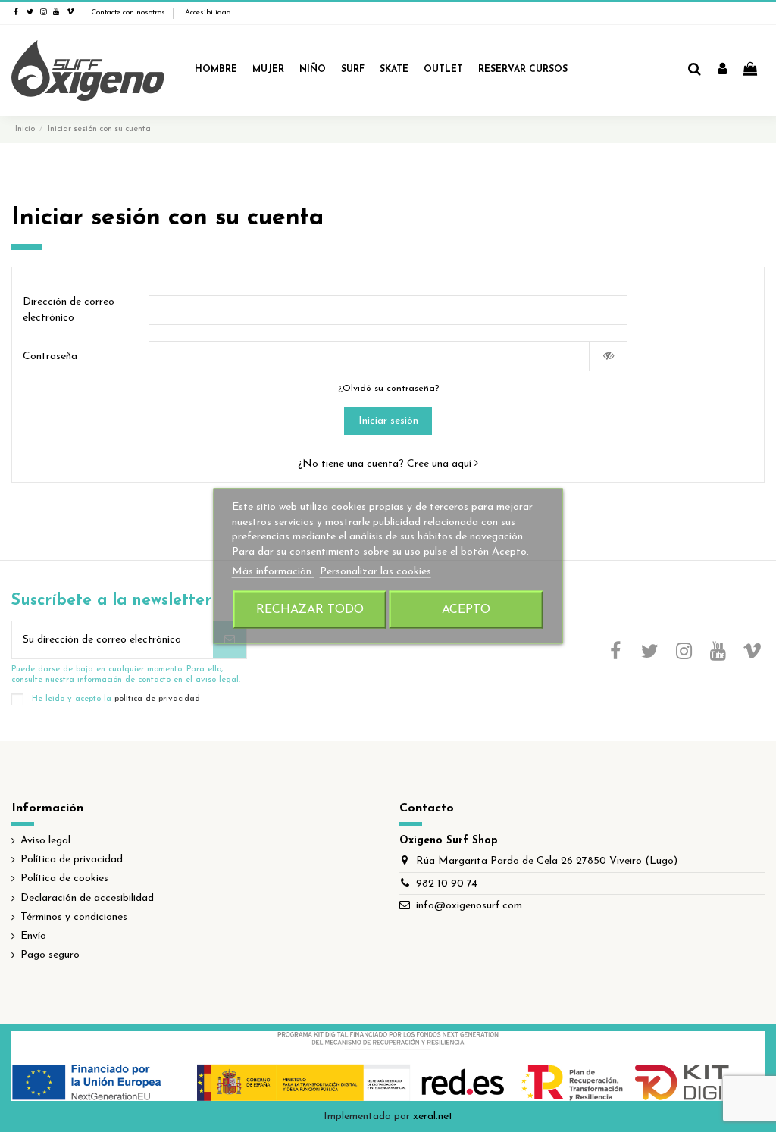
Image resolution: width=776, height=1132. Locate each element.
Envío (33, 936)
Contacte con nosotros (128, 12)
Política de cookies (64, 878)
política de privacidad (157, 700)
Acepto (466, 609)
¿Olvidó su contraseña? (388, 388)
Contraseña (50, 356)
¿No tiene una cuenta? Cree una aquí (386, 464)
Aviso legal (45, 840)
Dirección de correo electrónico (68, 310)
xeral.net (433, 1116)
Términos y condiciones (73, 917)
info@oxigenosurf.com (469, 906)
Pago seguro (50, 955)
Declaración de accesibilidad (87, 898)
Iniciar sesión (388, 421)
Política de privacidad (71, 859)
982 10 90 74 (446, 884)
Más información (273, 571)
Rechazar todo (310, 609)
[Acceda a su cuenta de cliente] (722, 70)
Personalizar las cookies (375, 571)
